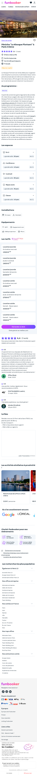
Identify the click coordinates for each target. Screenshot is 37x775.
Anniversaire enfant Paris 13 (10, 577)
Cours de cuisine (7, 663)
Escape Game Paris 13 (8, 575)
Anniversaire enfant (22, 6)
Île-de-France (6, 625)
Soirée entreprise (7, 590)
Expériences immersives (9, 670)
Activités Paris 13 (7, 572)
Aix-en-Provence (7, 622)
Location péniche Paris (9, 640)
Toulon (4, 620)
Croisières (5, 673)
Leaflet (20, 455)
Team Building (6, 600)
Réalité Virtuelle (7, 668)
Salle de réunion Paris (8, 638)
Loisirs (3, 6)
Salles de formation (8, 595)
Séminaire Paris (6, 635)
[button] (31, 3)
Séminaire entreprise (8, 585)
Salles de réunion (7, 587)
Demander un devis (18, 327)
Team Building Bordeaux (9, 648)
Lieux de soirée (6, 40)
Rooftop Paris (6, 650)
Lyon (3, 610)
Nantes (4, 613)
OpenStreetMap (26, 455)
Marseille (5, 618)
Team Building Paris (8, 643)
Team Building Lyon (8, 645)
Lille (3, 615)
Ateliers (4, 660)
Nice (3, 627)
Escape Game (6, 658)
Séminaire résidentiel (8, 597)
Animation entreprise (8, 592)
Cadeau (10, 6)
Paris (3, 608)
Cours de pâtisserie (8, 665)
